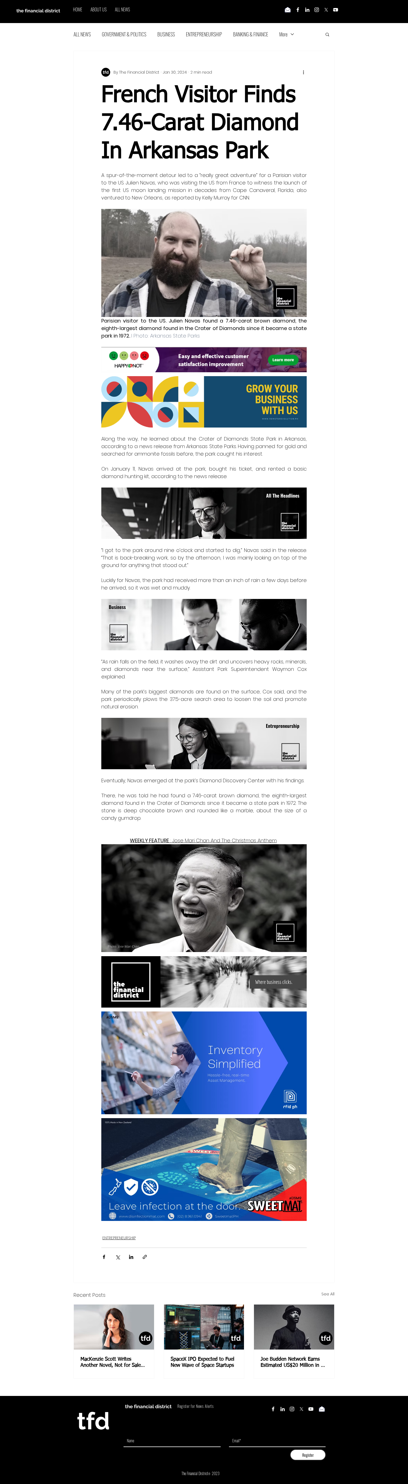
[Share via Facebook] (104, 1257)
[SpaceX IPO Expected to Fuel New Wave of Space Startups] (204, 1327)
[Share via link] (144, 1257)
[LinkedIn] (307, 10)
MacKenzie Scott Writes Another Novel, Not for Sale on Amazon (110, 1362)
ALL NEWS (82, 34)
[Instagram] (317, 10)
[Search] (334, 12)
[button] (327, 34)
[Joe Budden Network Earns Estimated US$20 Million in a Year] (294, 1327)
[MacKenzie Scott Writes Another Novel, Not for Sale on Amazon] (114, 1327)
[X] (326, 10)
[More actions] (303, 72)
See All (327, 1294)
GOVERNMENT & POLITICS (124, 34)
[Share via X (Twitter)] (117, 1257)
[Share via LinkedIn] (131, 1257)
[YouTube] (311, 1409)
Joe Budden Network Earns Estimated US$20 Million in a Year (292, 1362)
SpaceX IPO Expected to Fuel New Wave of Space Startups (202, 1362)
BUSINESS (166, 34)
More (283, 34)
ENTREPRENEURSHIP (204, 34)
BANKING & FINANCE (250, 34)
